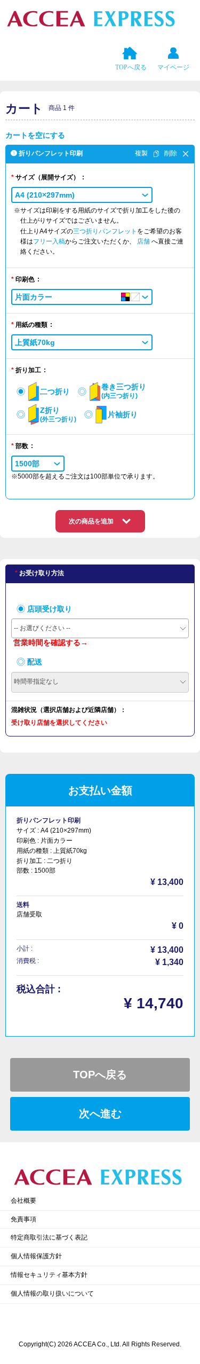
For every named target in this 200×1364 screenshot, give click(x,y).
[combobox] (100, 628)
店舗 (144, 241)
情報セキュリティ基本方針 (49, 1275)
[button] (82, 195)
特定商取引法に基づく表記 (49, 1237)
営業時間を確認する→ (50, 642)
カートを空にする (35, 135)
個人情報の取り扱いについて (52, 1293)
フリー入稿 (49, 241)
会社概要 (23, 1200)
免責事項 (23, 1219)
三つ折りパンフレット (105, 231)
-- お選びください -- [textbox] (42, 628)
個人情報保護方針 (36, 1256)
